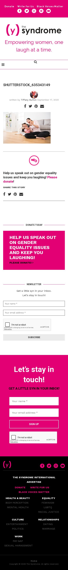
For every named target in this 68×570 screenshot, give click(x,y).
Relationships (48, 519)
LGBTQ (48, 507)
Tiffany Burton (29, 100)
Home (34, 561)
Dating (48, 524)
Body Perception (17, 502)
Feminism (48, 502)
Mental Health (18, 507)
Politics (18, 528)
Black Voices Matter (50, 6)
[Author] (34, 92)
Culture (18, 519)
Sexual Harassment (18, 545)
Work (19, 536)
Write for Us (25, 6)
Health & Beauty (18, 498)
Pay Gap (18, 540)
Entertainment (17, 524)
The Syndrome (33, 564)
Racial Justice (48, 511)
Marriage (48, 528)
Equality (48, 498)
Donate (9, 6)
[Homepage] (7, 462)
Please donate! (20, 262)
